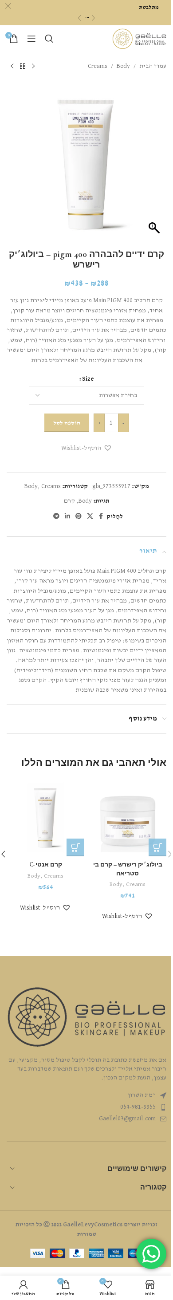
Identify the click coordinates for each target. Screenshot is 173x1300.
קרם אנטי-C (45, 864)
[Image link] (86, 1017)
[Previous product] (33, 66)
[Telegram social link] (56, 516)
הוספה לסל (66, 423)
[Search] (49, 38)
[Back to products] (22, 66)
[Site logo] (139, 38)
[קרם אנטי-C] (45, 817)
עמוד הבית (152, 66)
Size (88, 379)
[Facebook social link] (101, 516)
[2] (88, 17)
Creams (97, 66)
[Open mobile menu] (31, 38)
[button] (86, 448)
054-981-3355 (138, 1107)
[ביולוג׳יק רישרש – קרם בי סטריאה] (127, 817)
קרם (69, 501)
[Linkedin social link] (67, 516)
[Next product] (12, 66)
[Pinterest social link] (78, 516)
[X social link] (90, 516)
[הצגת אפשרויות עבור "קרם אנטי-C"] (75, 847)
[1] (85, 17)
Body (123, 66)
